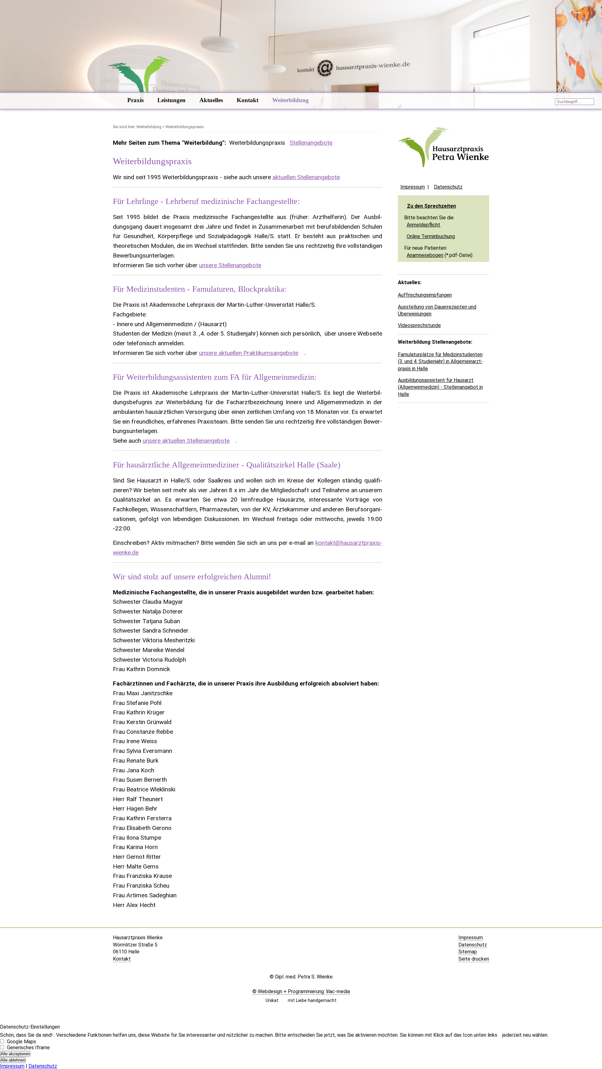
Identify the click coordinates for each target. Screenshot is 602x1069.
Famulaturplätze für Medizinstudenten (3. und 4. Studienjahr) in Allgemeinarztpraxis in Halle (440, 362)
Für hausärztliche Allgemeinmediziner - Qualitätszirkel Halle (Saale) (227, 464)
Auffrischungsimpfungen (425, 295)
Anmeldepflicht (423, 225)
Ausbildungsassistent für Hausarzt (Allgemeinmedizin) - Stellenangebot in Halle (440, 387)
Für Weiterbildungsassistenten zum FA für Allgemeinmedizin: (214, 377)
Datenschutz (448, 187)
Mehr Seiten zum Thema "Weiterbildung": (169, 142)
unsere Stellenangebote (230, 265)
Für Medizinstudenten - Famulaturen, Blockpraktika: (200, 289)
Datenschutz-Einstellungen (30, 1027)
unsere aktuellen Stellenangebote (186, 440)
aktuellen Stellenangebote (306, 177)
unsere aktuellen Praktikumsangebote (248, 353)
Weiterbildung (290, 100)
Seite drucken (473, 959)
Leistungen (171, 100)
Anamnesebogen (425, 255)
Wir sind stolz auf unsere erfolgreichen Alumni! (192, 576)
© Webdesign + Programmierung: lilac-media (301, 991)
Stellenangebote (311, 142)
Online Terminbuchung (431, 236)
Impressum (412, 187)
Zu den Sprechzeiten (431, 206)
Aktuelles (211, 100)
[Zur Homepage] (113, 101)
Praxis (135, 100)
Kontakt (247, 100)
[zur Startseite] (443, 175)
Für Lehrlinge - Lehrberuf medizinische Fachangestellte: (206, 201)
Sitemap (467, 952)
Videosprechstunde (419, 325)
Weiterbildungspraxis (257, 142)
